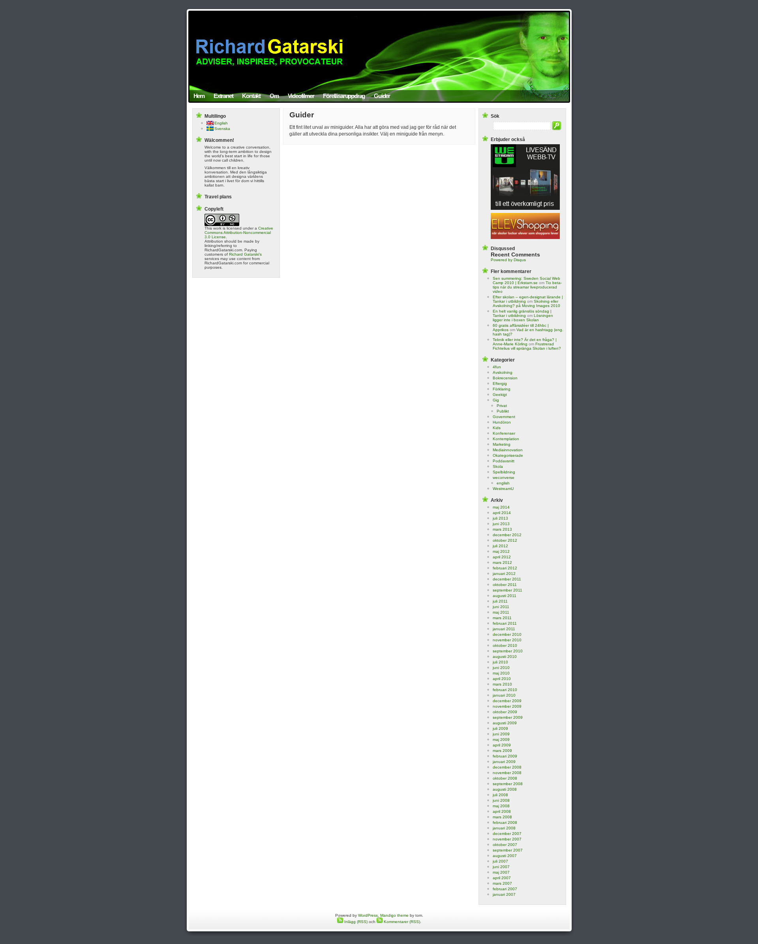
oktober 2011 (505, 584)
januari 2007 (504, 894)
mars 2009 (502, 750)
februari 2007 (505, 889)
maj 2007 (501, 872)
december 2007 (507, 833)
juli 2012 (500, 546)
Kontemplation (506, 439)
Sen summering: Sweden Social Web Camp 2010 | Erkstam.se (526, 280)
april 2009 (502, 745)
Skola (498, 466)
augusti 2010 (505, 656)
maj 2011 (501, 612)
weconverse (503, 477)
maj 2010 (501, 673)
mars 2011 (502, 618)
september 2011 (507, 590)
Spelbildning (504, 472)
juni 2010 (501, 667)
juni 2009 (501, 734)
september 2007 (508, 850)
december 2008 (507, 767)
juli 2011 (500, 601)
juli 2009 (500, 728)
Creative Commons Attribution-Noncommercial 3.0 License (239, 232)
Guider (382, 95)
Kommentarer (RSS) (401, 922)
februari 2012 (505, 568)
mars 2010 (502, 684)
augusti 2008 (505, 789)
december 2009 (507, 701)
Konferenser (504, 433)
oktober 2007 (505, 844)
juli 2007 (500, 861)
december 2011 (507, 579)
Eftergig (500, 383)
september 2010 (508, 651)
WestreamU (503, 488)
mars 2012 (502, 562)
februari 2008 (505, 822)
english (503, 483)
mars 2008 (502, 817)
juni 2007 (501, 867)
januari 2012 (504, 573)
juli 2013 (500, 518)
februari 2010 (505, 690)
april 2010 (502, 678)
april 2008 (502, 811)
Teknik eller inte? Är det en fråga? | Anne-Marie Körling (525, 341)
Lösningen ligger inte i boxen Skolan (523, 317)
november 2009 (507, 706)
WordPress (368, 915)
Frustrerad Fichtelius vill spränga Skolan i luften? (527, 346)
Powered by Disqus (508, 260)
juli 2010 (500, 662)
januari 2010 (504, 695)
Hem (199, 95)
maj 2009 (501, 739)
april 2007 (502, 878)
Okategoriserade (508, 455)
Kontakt (251, 95)
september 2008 (508, 784)
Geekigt (500, 394)
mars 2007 (502, 883)
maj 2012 (501, 551)
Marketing (501, 444)
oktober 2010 (505, 645)
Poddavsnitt (503, 461)
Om (274, 95)
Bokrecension (505, 378)
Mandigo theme (394, 915)
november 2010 (507, 640)
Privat (502, 405)
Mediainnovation (508, 450)
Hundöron (502, 422)
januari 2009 (504, 761)
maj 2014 (501, 507)
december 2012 (507, 535)
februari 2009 (505, 756)
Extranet (223, 95)
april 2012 (502, 557)
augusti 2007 (505, 856)
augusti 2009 (505, 723)
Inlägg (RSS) (355, 922)
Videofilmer (301, 95)
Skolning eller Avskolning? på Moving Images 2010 (526, 303)
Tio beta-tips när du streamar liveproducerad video (527, 287)
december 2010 (507, 634)
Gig (496, 400)
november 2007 (507, 839)
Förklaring (501, 389)
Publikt (503, 411)
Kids (497, 428)
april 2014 (502, 513)
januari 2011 (504, 629)
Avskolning (502, 372)
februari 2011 (505, 623)
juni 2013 (501, 524)
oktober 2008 (505, 778)
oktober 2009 (505, 712)
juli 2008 (500, 795)
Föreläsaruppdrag (344, 95)
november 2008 (507, 773)
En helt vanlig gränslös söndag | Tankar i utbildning (522, 313)
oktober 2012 (505, 540)
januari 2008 (504, 828)
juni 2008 (501, 800)
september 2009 (508, 717)
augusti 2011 (504, 596)
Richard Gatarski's (245, 254)
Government (504, 417)
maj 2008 (501, 806)
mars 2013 (502, 529)
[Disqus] (379, 247)
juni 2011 (501, 607)
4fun (497, 367)
